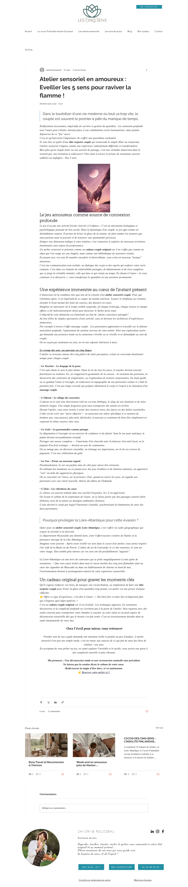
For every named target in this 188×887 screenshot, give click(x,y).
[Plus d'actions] (146, 70)
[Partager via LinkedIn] (55, 702)
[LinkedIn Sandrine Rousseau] (152, 831)
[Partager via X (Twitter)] (48, 702)
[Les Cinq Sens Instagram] (157, 831)
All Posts (28, 50)
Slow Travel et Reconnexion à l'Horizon (46, 764)
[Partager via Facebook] (41, 702)
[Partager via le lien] (62, 702)
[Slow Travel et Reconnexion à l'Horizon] (46, 745)
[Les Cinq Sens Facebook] (163, 831)
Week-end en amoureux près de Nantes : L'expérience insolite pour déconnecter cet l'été (92, 764)
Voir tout (159, 728)
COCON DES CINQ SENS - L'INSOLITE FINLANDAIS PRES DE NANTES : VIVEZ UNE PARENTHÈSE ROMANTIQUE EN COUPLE (141, 740)
